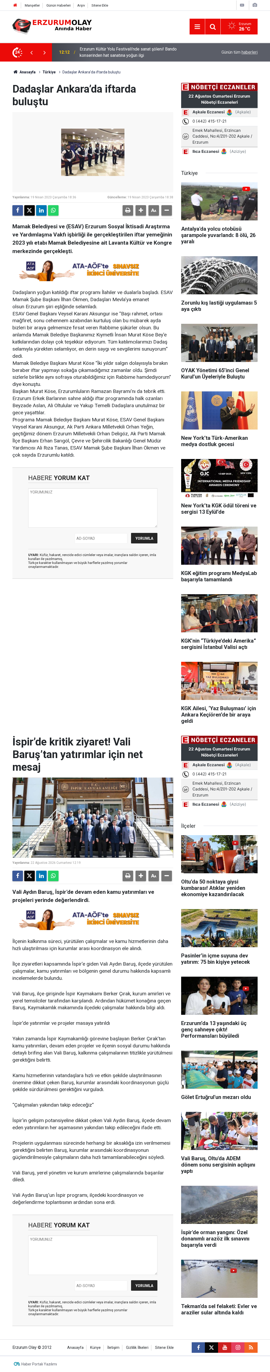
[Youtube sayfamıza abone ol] (224, 1347)
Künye (95, 1347)
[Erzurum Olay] (52, 26)
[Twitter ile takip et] (211, 1347)
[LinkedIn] (41, 210)
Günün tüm (239, 52)
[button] (141, 210)
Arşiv (81, 5)
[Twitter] (29, 210)
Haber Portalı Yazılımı (39, 1364)
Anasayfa (27, 72)
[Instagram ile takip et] (237, 1347)
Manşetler (32, 5)
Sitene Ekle (99, 5)
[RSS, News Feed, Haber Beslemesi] (251, 1347)
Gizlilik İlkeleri (137, 1347)
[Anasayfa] (15, 5)
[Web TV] (242, 5)
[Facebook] (17, 210)
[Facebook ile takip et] (198, 1347)
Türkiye (49, 72)
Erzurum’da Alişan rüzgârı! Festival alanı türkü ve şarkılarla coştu (138, 52)
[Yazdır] (128, 210)
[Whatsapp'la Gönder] (53, 210)
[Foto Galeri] (255, 5)
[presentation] (31, 52)
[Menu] (197, 27)
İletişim (113, 1347)
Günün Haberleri (58, 5)
